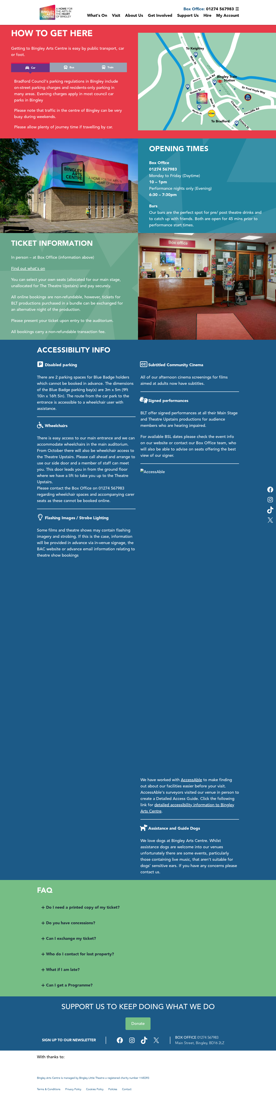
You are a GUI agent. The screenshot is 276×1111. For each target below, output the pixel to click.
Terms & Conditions (48, 1089)
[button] (138, 907)
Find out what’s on (28, 268)
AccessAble (191, 780)
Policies (112, 1089)
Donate (138, 1023)
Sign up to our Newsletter (69, 1040)
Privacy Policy (73, 1089)
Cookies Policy (94, 1089)
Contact (127, 1089)
